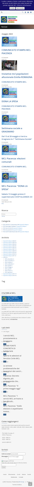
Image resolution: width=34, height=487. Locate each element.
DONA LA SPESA (10, 101)
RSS (3, 203)
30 (18, 231)
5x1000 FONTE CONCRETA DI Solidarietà (9, 348)
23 (15, 244)
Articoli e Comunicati (11, 224)
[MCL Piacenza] (9, 19)
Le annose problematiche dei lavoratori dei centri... (12, 368)
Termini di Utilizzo (17, 484)
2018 (13, 254)
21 (15, 256)
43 (12, 228)
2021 (13, 249)
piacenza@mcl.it (6, 442)
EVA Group (21, 482)
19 (15, 274)
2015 (13, 274)
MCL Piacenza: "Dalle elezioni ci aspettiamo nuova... (13, 409)
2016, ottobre (8, 262)
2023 (13, 246)
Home (5, 474)
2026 (13, 241)
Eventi (29, 474)
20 (15, 252)
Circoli (18, 474)
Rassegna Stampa (11, 226)
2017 (13, 256)
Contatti (21, 477)
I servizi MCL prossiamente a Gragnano (10, 338)
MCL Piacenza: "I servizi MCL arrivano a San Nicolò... (13, 399)
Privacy (28, 482)
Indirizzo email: (6, 454)
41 (15, 241)
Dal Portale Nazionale (12, 231)
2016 (4, 257)
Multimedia (14, 477)
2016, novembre (9, 260)
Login (28, 12)
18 (15, 242)
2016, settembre (9, 264)
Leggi (4, 344)
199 (18, 224)
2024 (13, 244)
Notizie (24, 474)
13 (15, 249)
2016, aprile (8, 269)
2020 (13, 251)
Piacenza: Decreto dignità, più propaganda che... (11, 378)
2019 (13, 252)
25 (15, 246)
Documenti (9, 230)
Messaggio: (5, 456)
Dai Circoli (8, 228)
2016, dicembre (9, 259)
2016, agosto (8, 265)
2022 (13, 247)
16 (15, 254)
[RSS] (2, 12)
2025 (13, 242)
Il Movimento (11, 474)
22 (15, 247)
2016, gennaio (8, 272)
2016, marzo (8, 270)
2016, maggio (8, 267)
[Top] (30, 484)
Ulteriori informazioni (24, 5)
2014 (13, 275)
